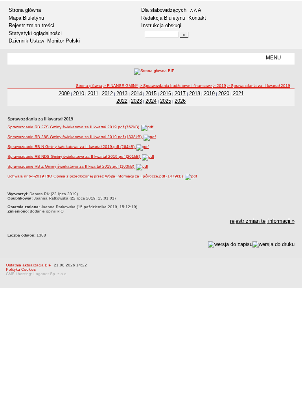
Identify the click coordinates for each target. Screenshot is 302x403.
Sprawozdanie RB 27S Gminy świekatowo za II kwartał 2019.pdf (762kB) (73, 127)
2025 (165, 101)
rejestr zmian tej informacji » (262, 221)
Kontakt (197, 18)
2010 (78, 93)
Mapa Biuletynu (26, 18)
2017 (180, 93)
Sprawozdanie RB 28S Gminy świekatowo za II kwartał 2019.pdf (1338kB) (75, 137)
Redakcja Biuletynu (163, 18)
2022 (121, 101)
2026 (180, 101)
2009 (64, 93)
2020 (223, 93)
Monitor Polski (63, 41)
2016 (165, 93)
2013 (121, 93)
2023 (136, 101)
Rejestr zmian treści (31, 25)
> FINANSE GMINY (120, 85)
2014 (136, 93)
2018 (194, 93)
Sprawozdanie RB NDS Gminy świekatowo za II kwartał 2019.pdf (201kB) (74, 156)
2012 (107, 93)
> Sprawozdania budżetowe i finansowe (176, 85)
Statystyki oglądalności (35, 33)
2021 (238, 93)
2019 (209, 93)
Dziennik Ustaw (26, 41)
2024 (151, 101)
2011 (93, 93)
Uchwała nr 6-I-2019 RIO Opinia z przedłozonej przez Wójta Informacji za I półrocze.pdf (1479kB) (95, 176)
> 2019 (219, 85)
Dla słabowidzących (163, 10)
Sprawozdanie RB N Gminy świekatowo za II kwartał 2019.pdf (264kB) (71, 146)
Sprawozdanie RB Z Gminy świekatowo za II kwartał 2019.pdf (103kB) (71, 166)
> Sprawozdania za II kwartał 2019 (258, 85)
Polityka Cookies (21, 269)
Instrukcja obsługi (161, 25)
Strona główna (25, 10)
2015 (151, 93)
